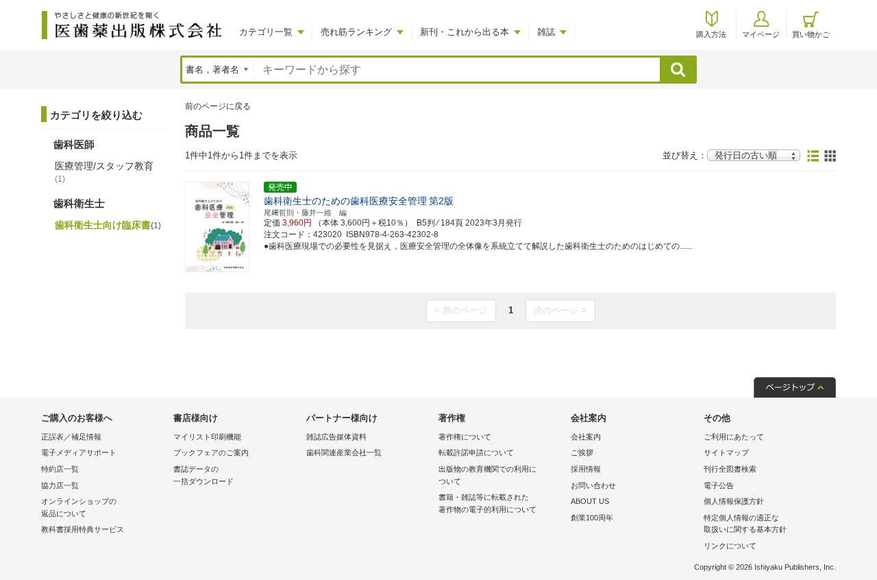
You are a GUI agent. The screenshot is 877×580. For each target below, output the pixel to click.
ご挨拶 (582, 452)
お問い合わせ (593, 485)
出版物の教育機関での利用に (487, 475)
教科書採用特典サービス (82, 529)
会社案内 (586, 437)
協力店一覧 (60, 485)
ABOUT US (590, 501)
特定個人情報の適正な (745, 523)
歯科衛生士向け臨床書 (108, 224)
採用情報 (586, 469)
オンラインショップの (78, 507)
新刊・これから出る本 (464, 32)
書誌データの (203, 475)
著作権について (464, 437)
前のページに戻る (218, 106)
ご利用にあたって (734, 437)
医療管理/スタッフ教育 (104, 172)
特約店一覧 (60, 469)
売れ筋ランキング (356, 32)
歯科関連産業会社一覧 (344, 452)
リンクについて (730, 546)
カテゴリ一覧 (266, 32)
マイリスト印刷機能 (207, 437)
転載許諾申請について (476, 452)
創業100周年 (592, 517)
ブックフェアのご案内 (211, 452)
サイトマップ (726, 452)
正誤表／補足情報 (71, 437)
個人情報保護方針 (734, 501)
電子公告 (719, 485)
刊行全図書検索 (730, 469)
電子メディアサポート (78, 452)
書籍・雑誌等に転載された (487, 503)
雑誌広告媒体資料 (336, 437)
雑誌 (546, 32)
